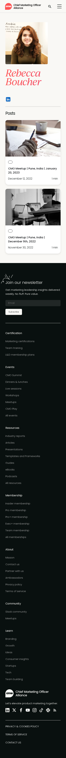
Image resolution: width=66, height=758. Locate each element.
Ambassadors (14, 577)
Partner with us (14, 571)
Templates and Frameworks (22, 456)
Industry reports (15, 436)
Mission (9, 557)
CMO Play (11, 408)
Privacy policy (13, 584)
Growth (10, 645)
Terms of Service (16, 734)
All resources (13, 483)
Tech (8, 672)
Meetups (10, 402)
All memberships (15, 537)
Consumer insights (17, 659)
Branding (10, 639)
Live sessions (13, 388)
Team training (14, 348)
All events (11, 415)
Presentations (14, 449)
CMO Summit (13, 375)
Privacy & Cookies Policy (22, 726)
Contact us (12, 564)
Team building (14, 679)
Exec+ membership (17, 523)
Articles (10, 442)
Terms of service (15, 591)
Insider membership (17, 503)
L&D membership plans (20, 354)
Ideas (8, 652)
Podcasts (11, 476)
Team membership (17, 530)
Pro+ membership (16, 517)
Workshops (12, 395)
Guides (9, 463)
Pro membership (15, 510)
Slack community (16, 611)
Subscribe (13, 311)
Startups (10, 665)
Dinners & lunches (16, 382)
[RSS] (54, 710)
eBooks (10, 469)
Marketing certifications (20, 341)
